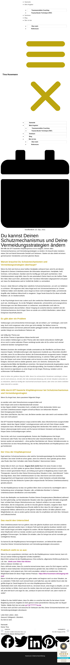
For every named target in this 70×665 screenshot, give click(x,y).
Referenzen (35, 28)
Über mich (35, 26)
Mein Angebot (29, 4)
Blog (26, 18)
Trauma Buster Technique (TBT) (41, 13)
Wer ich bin (28, 20)
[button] (46, 75)
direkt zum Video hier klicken (19, 561)
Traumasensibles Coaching (40, 10)
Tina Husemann (10, 74)
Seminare (28, 15)
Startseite (28, 2)
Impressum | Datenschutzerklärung (35, 656)
